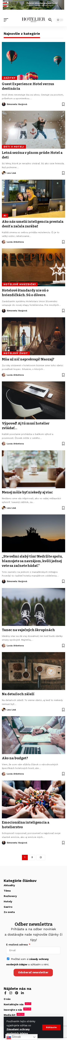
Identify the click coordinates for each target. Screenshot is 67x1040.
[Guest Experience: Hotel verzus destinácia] (33, 61)
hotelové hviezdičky (20, 284)
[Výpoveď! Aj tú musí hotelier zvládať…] (33, 400)
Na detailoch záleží (18, 694)
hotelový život (16, 353)
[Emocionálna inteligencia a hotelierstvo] (33, 799)
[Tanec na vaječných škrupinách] (33, 607)
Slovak (16, 1036)
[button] (51, 1027)
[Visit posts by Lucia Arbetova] (4, 242)
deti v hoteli (14, 146)
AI (5, 215)
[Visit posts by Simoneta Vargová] (4, 104)
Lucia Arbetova (15, 242)
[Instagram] (11, 993)
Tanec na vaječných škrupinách (28, 630)
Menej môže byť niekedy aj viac (27, 492)
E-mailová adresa (17, 944)
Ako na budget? (15, 758)
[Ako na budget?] (33, 735)
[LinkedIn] (22, 993)
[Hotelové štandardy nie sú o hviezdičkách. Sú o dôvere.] (33, 267)
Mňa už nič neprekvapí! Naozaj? (28, 359)
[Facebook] (5, 993)
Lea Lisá (11, 173)
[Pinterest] (17, 993)
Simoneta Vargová (17, 104)
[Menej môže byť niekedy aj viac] (33, 469)
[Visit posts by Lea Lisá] (4, 173)
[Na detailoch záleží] (33, 671)
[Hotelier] (33, 19)
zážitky (9, 78)
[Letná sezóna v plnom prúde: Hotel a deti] (33, 130)
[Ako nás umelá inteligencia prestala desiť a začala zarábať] (33, 199)
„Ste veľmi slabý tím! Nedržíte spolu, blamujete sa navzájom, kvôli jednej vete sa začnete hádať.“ (32, 561)
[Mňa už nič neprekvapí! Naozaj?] (33, 336)
